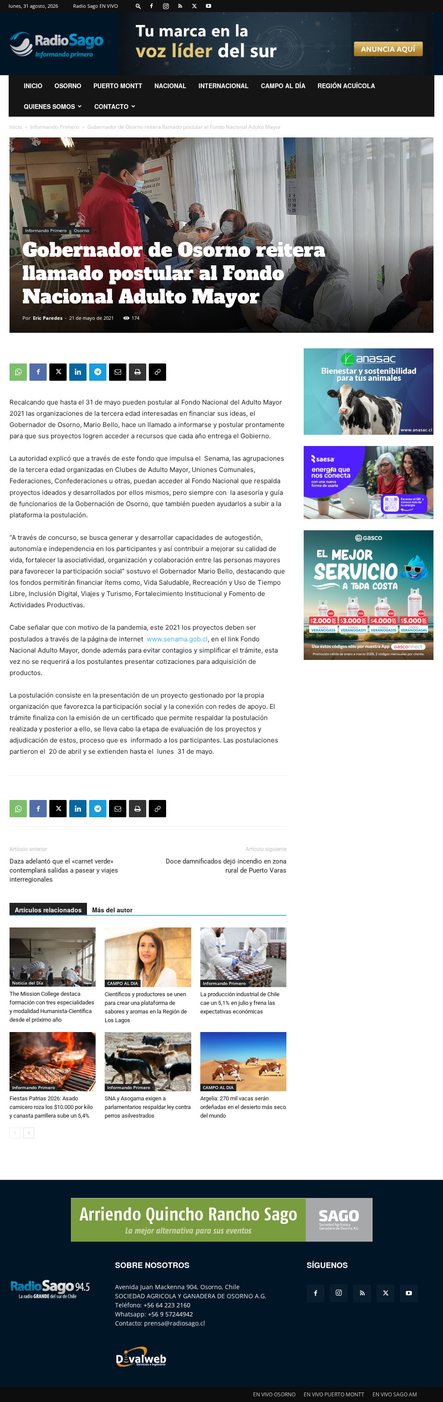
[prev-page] (15, 1133)
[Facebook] (151, 6)
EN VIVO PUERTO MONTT (334, 1394)
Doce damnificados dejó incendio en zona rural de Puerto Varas (226, 865)
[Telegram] (97, 372)
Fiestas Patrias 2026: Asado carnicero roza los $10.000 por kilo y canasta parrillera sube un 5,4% (51, 1107)
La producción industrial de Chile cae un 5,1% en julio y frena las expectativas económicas (239, 1003)
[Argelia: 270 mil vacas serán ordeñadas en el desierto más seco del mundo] (243, 1061)
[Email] (117, 372)
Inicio (16, 127)
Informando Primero (54, 127)
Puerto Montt (117, 85)
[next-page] (28, 1133)
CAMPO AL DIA (122, 983)
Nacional (170, 85)
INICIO (33, 85)
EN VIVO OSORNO (274, 1394)
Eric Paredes (47, 318)
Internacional (224, 85)
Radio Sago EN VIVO (95, 6)
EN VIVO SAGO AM (394, 1394)
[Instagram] (165, 6)
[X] (194, 6)
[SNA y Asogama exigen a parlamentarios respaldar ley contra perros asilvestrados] (148, 1061)
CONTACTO (111, 106)
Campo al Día (283, 85)
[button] (138, 6)
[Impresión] (137, 372)
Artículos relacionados (48, 909)
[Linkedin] (78, 372)
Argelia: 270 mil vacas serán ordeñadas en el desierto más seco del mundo (243, 1107)
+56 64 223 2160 (167, 1305)
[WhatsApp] (18, 372)
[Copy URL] (157, 372)
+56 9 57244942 (170, 1314)
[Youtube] (208, 6)
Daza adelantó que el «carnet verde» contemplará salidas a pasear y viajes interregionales (64, 870)
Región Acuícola (346, 85)
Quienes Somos (49, 106)
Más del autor (112, 909)
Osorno (68, 85)
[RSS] (179, 6)
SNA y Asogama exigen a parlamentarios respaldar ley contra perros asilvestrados (148, 1107)
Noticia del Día (27, 983)
